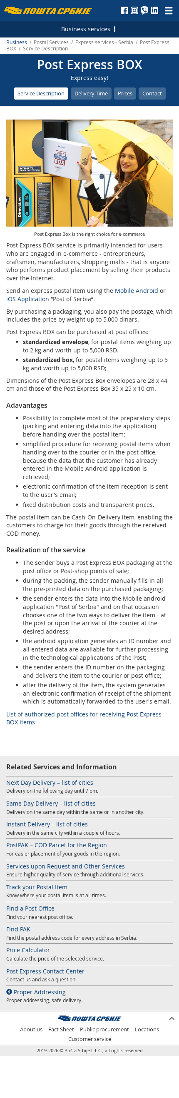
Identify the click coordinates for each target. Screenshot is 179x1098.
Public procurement (104, 1029)
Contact (152, 93)
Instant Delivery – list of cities (47, 824)
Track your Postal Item (36, 887)
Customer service (89, 1039)
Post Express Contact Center (45, 971)
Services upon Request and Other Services (65, 866)
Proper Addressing (39, 992)
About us (31, 1029)
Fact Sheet (61, 1029)
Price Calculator (28, 950)
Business (16, 42)
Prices (125, 93)
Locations (147, 1029)
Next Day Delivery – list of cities (49, 782)
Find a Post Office (30, 908)
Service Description (41, 93)
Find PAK (18, 929)
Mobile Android (136, 290)
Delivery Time (91, 93)
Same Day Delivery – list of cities (51, 803)
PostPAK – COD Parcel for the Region (56, 845)
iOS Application (27, 299)
